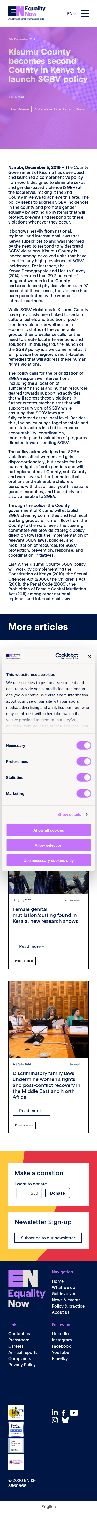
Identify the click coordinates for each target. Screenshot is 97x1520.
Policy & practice (68, 1306)
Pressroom (18, 1340)
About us (61, 1312)
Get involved (64, 1293)
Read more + (31, 946)
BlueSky (60, 1358)
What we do (63, 1287)
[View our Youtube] (75, 1413)
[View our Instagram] (56, 1420)
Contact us (19, 1333)
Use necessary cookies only (49, 860)
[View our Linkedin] (56, 1412)
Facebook (61, 1346)
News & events (66, 1300)
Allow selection (48, 845)
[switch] (83, 761)
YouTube (60, 1352)
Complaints (19, 1358)
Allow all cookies (48, 830)
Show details (69, 814)
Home (58, 1281)
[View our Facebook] (65, 1413)
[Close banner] (89, 656)
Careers (16, 1346)
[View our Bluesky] (66, 1420)
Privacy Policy (22, 1364)
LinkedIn (60, 1333)
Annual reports (23, 1352)
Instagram (62, 1340)
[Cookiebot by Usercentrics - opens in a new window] (58, 656)
